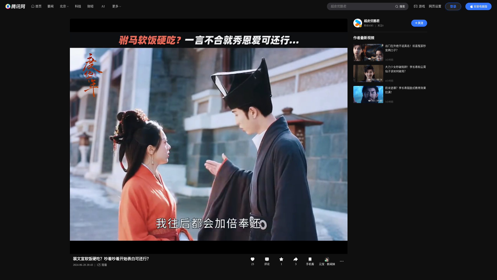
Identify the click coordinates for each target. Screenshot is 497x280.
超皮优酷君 (372, 21)
